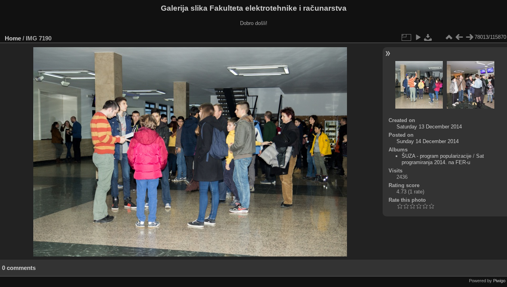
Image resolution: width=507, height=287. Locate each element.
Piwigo (499, 280)
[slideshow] (418, 37)
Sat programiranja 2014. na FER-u (443, 159)
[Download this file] (428, 37)
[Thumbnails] (449, 37)
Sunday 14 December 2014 (427, 141)
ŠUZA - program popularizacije (436, 156)
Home (13, 38)
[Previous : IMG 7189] (459, 37)
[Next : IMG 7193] (469, 37)
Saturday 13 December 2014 (429, 127)
